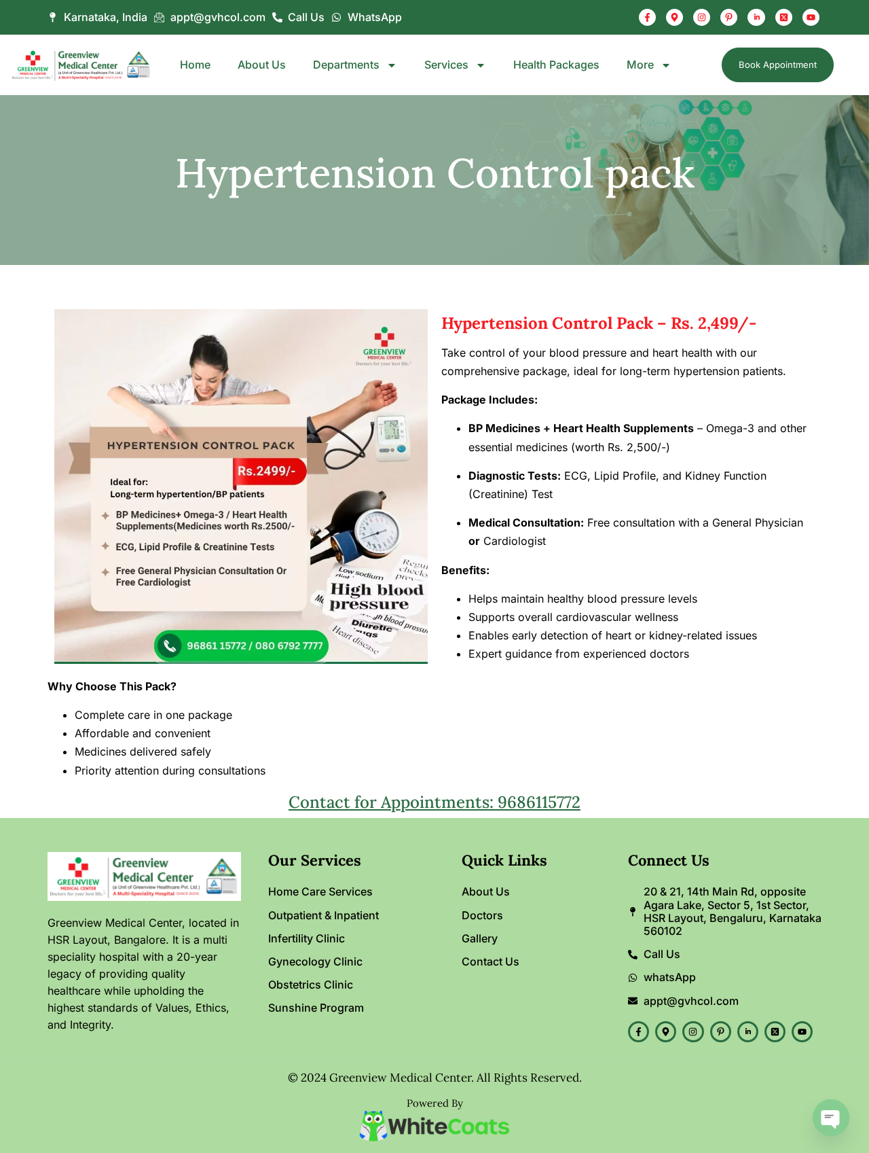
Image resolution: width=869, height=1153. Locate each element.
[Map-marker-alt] (674, 17)
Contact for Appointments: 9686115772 (434, 802)
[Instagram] (701, 17)
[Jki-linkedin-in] (755, 17)
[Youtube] (810, 17)
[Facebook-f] (647, 17)
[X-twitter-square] (783, 17)
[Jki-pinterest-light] (728, 17)
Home (195, 64)
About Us (262, 64)
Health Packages (556, 64)
